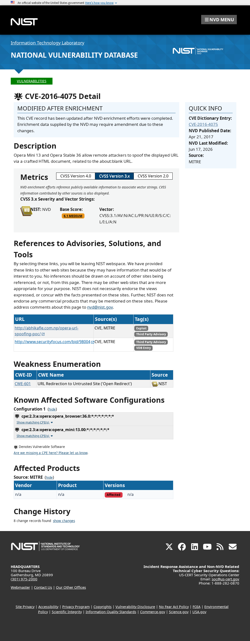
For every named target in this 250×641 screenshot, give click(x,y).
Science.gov (178, 611)
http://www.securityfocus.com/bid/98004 (52, 341)
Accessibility (48, 606)
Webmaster (20, 587)
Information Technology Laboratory (47, 43)
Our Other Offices (71, 587)
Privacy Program (76, 606)
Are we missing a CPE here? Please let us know (50, 453)
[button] (219, 19)
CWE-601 (23, 383)
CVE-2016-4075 (203, 124)
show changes (64, 521)
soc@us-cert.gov (225, 578)
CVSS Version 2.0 (153, 176)
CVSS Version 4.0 (75, 176)
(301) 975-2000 (24, 578)
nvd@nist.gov (100, 307)
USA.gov (199, 611)
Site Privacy (25, 606)
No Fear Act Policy (174, 606)
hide (52, 409)
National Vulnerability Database (74, 55)
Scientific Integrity (67, 611)
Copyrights (103, 606)
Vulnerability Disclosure (135, 606)
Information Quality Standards (111, 611)
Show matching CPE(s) (33, 422)
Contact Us (43, 587)
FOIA (196, 606)
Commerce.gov (152, 611)
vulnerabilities (31, 81)
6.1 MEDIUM (73, 216)
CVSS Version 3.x (114, 176)
